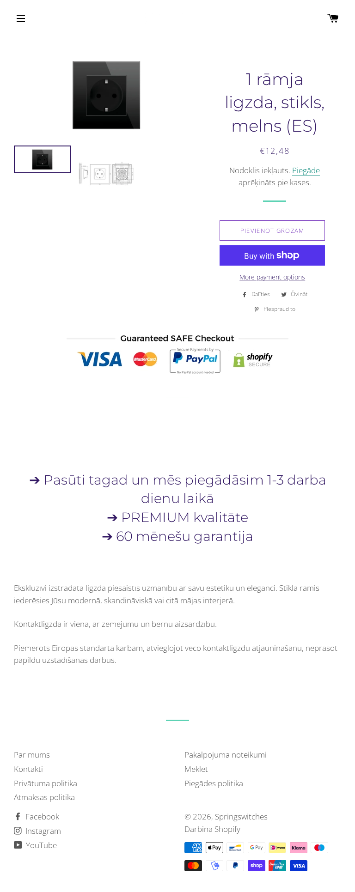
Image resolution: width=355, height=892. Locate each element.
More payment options (272, 277)
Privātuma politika (45, 783)
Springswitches (241, 816)
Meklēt (196, 769)
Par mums (32, 754)
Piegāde (306, 170)
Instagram (42, 830)
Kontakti (28, 769)
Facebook (41, 816)
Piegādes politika (213, 783)
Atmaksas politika (44, 797)
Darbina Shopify (212, 829)
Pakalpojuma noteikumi (225, 754)
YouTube (40, 845)
